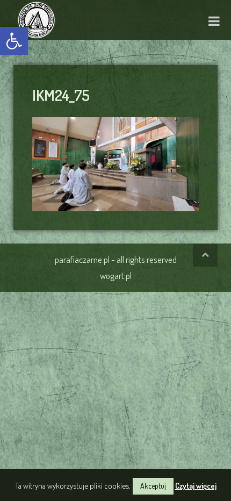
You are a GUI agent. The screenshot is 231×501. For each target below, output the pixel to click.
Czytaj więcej (195, 486)
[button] (14, 41)
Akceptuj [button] (153, 485)
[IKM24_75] (115, 162)
